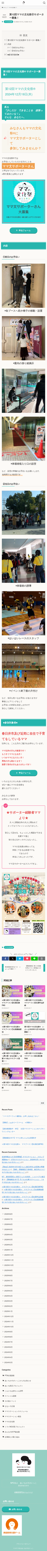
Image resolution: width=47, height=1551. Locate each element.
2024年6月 (8, 1347)
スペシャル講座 (10, 1396)
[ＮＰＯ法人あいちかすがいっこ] (23, 3)
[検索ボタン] (44, 3)
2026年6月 (8, 1224)
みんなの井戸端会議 (12, 1431)
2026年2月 (8, 1244)
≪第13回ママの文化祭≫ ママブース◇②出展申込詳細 (22, 1196)
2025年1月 (8, 1311)
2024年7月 (8, 1342)
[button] (5, 959)
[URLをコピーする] (41, 959)
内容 (9, 44)
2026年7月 (8, 1219)
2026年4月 (8, 1234)
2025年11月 (9, 1260)
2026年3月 (8, 1239)
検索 (42, 1103)
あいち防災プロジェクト (14, 1385)
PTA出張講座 (9, 1375)
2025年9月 (8, 1270)
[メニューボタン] (3, 3)
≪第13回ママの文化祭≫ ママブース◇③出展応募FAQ (22, 1186)
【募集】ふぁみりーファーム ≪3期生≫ (18, 1122)
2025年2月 (8, 1306)
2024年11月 (9, 1321)
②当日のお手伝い (18, 50)
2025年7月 (8, 1280)
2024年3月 (8, 1362)
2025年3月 (8, 1301)
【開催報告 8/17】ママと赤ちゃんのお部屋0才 (19, 1137)
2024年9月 (8, 1331)
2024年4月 (8, 1357)
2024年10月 (9, 1326)
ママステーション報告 (13, 1416)
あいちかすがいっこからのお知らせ (18, 1380)
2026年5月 (8, 1229)
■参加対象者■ (13, 54)
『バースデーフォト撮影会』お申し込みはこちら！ (21, 1116)
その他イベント (10, 1401)
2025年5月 (8, 1290)
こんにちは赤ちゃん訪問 (14, 1391)
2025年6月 (8, 1285)
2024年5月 (8, 1352)
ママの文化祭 (8, 22)
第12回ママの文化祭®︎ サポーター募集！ (24, 40)
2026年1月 (8, 1249)
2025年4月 (8, 1296)
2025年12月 (9, 1255)
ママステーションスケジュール (16, 1411)
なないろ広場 (10, 1406)
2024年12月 (9, 1316)
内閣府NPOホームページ (23, 1492)
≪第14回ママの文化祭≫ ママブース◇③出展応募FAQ (22, 1144)
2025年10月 (9, 1265)
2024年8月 (8, 1336)
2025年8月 (8, 1275)
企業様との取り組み (12, 1437)
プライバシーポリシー (23, 1544)
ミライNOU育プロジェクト (15, 1426)
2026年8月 (8, 1214)
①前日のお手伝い (18, 47)
